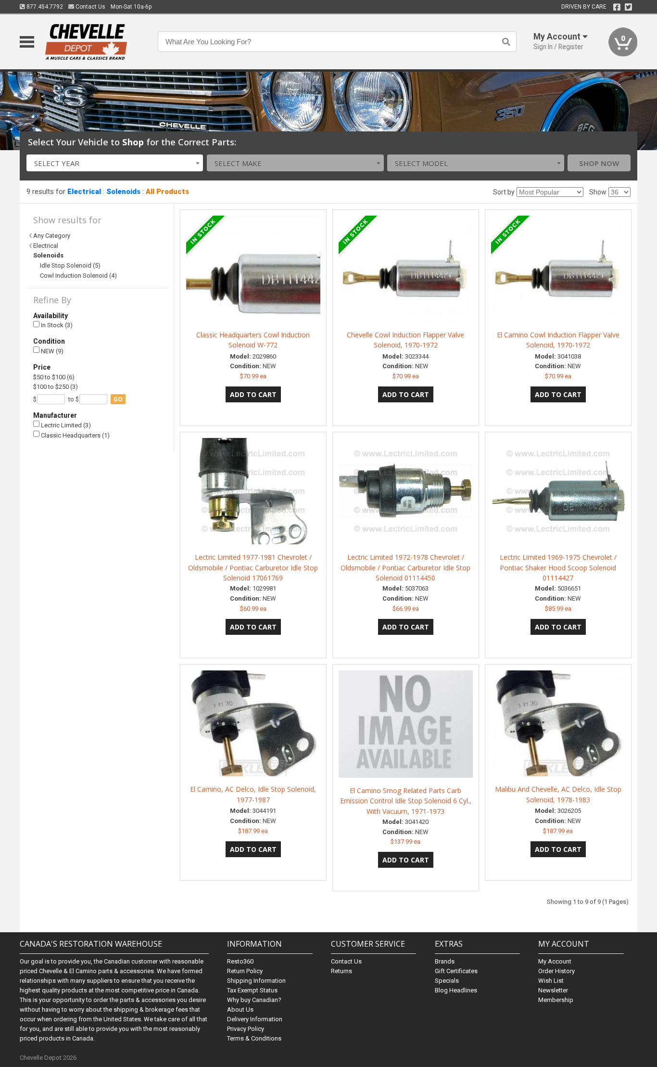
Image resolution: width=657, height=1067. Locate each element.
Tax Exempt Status (252, 990)
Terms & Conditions (254, 1038)
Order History (556, 971)
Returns (341, 971)
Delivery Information (254, 1019)
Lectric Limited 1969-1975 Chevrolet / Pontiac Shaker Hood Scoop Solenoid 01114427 (558, 568)
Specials (447, 980)
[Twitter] (628, 7)
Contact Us (89, 6)
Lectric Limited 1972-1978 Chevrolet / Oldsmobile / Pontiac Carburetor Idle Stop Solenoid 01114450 (405, 568)
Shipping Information (256, 980)
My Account (554, 961)
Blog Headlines (456, 990)
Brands (445, 961)
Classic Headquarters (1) (74, 435)
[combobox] (114, 162)
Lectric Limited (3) (65, 425)
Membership (555, 999)
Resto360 (240, 961)
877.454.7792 (44, 6)
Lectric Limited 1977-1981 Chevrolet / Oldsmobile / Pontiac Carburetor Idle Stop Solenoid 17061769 (253, 568)
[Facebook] (616, 7)
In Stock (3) (56, 325)
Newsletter (553, 990)
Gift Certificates (456, 971)
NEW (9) (51, 351)
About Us (240, 1009)
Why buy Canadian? (254, 999)
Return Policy (245, 971)
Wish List (551, 980)
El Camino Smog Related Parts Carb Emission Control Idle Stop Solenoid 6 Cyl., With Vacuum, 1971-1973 (405, 801)
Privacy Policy (245, 1028)
